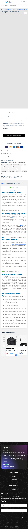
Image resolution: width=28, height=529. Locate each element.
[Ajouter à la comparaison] (13, 339)
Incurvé (21, 176)
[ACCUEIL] (1, 9)
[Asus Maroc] (14, 189)
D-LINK (17, 345)
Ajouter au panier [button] (13, 355)
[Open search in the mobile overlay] (14, 5)
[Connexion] (21, 1)
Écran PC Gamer (12, 162)
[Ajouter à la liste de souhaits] (13, 337)
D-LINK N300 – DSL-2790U (21, 350)
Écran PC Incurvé (8, 166)
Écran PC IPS (11, 171)
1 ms (18, 177)
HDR (17, 176)
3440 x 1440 (14, 177)
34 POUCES (5, 177)
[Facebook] (5, 501)
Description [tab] (3, 183)
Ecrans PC (18, 171)
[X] (8, 501)
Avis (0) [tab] (19, 183)
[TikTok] (2, 501)
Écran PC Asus (13, 169)
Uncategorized (8, 164)
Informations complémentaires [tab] (11, 183)
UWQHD (21, 177)
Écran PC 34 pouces (17, 164)
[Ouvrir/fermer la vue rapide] (13, 341)
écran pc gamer (12, 176)
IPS (9, 177)
